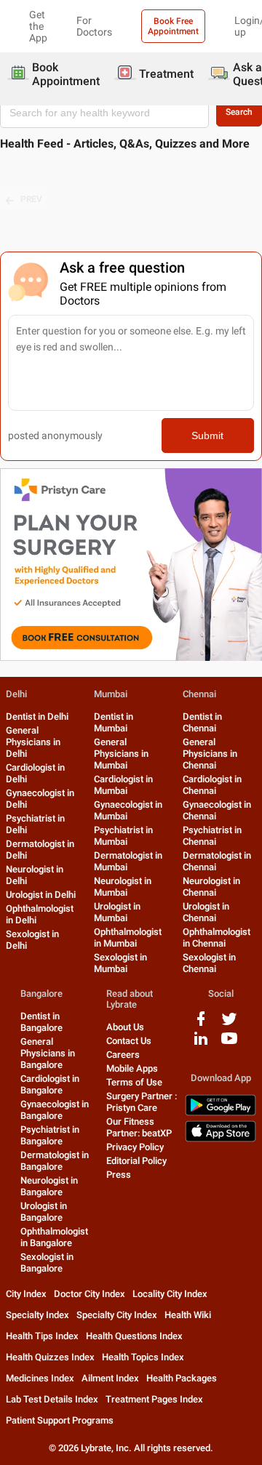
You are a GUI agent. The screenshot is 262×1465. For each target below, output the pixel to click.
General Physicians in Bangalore (47, 1053)
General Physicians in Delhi (33, 742)
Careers (123, 1054)
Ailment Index (110, 1378)
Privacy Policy (135, 1146)
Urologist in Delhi (41, 894)
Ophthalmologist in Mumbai (128, 937)
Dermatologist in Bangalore (54, 1160)
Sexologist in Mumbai (120, 963)
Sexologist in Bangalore (47, 1262)
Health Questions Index (134, 1335)
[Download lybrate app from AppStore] (220, 1138)
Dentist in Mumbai (113, 722)
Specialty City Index (116, 1314)
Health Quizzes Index (50, 1357)
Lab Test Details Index (52, 1399)
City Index (26, 1293)
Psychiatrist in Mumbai (123, 835)
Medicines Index (40, 1378)
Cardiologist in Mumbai (123, 785)
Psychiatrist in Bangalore (49, 1135)
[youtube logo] (229, 1043)
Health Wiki (187, 1314)
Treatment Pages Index (154, 1399)
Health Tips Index (42, 1335)
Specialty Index (37, 1314)
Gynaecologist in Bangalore (54, 1110)
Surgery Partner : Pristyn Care (141, 1102)
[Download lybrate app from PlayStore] (220, 1112)
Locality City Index (169, 1293)
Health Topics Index (143, 1357)
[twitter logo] (229, 1024)
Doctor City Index (89, 1293)
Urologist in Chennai (206, 912)
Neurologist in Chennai (211, 886)
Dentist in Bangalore (41, 1022)
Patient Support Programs (60, 1420)
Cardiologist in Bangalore (49, 1084)
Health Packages (181, 1378)
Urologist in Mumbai (117, 912)
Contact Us (128, 1040)
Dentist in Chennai (202, 722)
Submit (207, 435)
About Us (125, 1027)
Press (118, 1174)
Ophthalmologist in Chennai (216, 937)
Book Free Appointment (173, 26)
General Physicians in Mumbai (121, 753)
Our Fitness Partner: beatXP (139, 1127)
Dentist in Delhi (37, 716)
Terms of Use (134, 1082)
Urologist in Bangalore (43, 1211)
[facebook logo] (201, 1024)
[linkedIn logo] (201, 1043)
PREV (31, 199)
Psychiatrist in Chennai (212, 835)
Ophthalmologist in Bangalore (54, 1237)
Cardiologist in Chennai (212, 785)
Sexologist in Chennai (209, 963)
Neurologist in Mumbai (122, 886)
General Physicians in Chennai (210, 753)
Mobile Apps (132, 1068)
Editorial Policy (136, 1160)
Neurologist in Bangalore (49, 1186)
